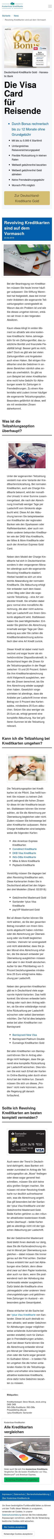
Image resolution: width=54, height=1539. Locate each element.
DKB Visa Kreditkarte (24, 853)
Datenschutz (19, 1494)
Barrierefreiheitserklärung (38, 1494)
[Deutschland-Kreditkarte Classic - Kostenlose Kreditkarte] (27, 47)
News (16, 15)
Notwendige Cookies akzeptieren (18, 1533)
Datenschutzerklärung (11, 1514)
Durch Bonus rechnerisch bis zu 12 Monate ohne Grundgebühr (30, 129)
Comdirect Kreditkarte (24, 849)
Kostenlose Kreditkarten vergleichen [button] (22, 1479)
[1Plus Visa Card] (27, 1142)
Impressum (7, 1494)
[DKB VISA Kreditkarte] (27, 456)
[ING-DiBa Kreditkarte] (27, 768)
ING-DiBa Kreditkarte (24, 857)
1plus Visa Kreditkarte (23, 1314)
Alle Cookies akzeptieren (14, 1527)
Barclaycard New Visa (24, 1035)
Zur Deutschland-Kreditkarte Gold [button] (27, 198)
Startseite (6, 15)
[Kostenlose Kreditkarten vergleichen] (27, 1452)
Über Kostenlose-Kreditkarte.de (16, 1498)
